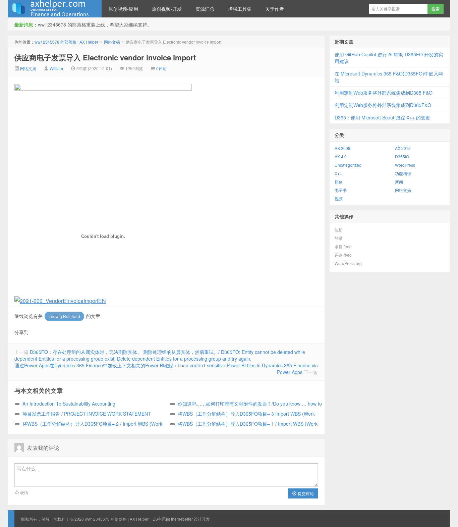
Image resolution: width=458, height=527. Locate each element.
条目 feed (343, 246)
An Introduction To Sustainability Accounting (68, 403)
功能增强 (403, 173)
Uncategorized (348, 165)
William (56, 68)
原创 (339, 182)
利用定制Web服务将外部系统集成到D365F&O (383, 105)
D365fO (402, 156)
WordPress (405, 165)
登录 (339, 238)
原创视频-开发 (167, 8)
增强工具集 (239, 8)
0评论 (161, 68)
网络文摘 (112, 42)
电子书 (341, 190)
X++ (338, 173)
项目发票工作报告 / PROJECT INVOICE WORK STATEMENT (86, 413)
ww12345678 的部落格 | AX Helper (55, 8)
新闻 (399, 182)
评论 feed (343, 255)
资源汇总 (204, 8)
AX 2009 (342, 148)
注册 (339, 229)
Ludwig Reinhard (64, 316)
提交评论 (305, 493)
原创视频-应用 (123, 8)
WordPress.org (348, 263)
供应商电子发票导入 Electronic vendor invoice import (105, 57)
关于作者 (274, 8)
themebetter (182, 519)
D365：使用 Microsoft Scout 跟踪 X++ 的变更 (382, 117)
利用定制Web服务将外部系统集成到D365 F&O (384, 92)
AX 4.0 (341, 156)
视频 (339, 198)
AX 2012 (403, 148)
